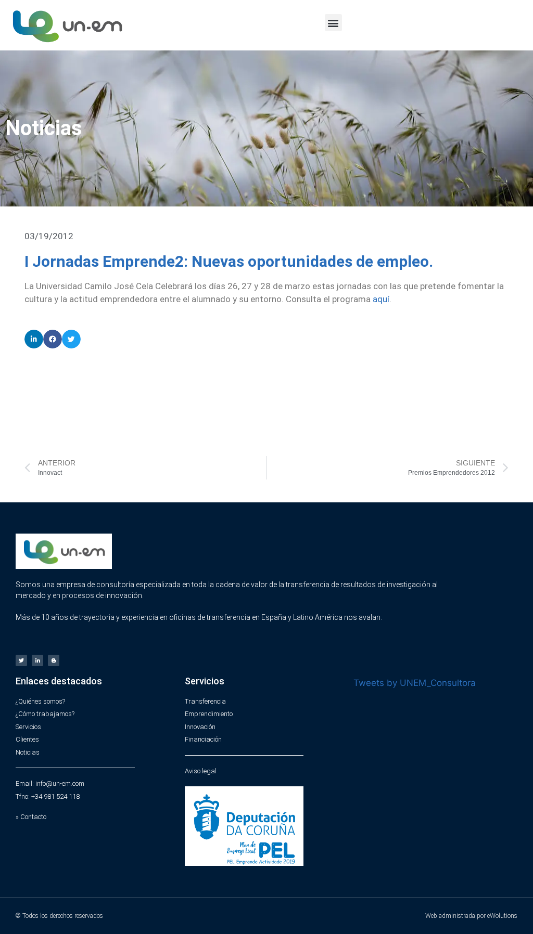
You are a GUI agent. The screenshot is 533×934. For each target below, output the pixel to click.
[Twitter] (21, 660)
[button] (333, 22)
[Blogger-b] (53, 660)
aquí (381, 299)
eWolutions (502, 915)
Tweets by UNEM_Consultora (414, 683)
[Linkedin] (37, 660)
